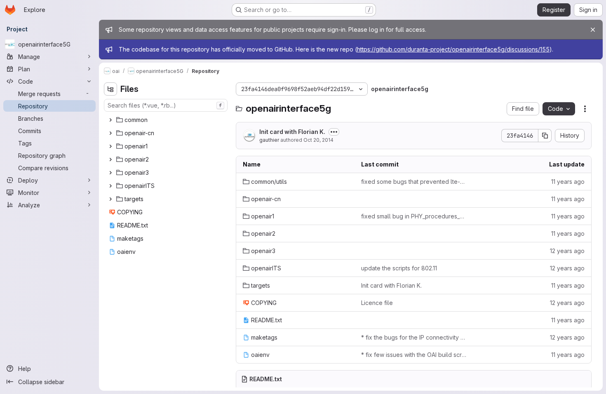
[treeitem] (167, 120)
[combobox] (166, 105)
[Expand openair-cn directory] (110, 133)
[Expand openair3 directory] (110, 173)
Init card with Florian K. (292, 131)
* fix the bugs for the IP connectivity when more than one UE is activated (413, 337)
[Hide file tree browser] (110, 89)
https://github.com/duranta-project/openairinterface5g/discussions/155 (453, 49)
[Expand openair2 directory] (110, 159)
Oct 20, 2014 (318, 140)
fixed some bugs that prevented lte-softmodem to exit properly (413, 181)
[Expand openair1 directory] (110, 146)
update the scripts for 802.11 (399, 268)
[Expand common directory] (110, 120)
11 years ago (568, 181)
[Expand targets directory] (110, 199)
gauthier (269, 140)
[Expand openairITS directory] (110, 186)
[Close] (593, 30)
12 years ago (567, 250)
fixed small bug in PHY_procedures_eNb (413, 216)
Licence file (377, 302)
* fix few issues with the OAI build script (413, 354)
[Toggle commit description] (334, 132)
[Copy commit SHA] (545, 135)
